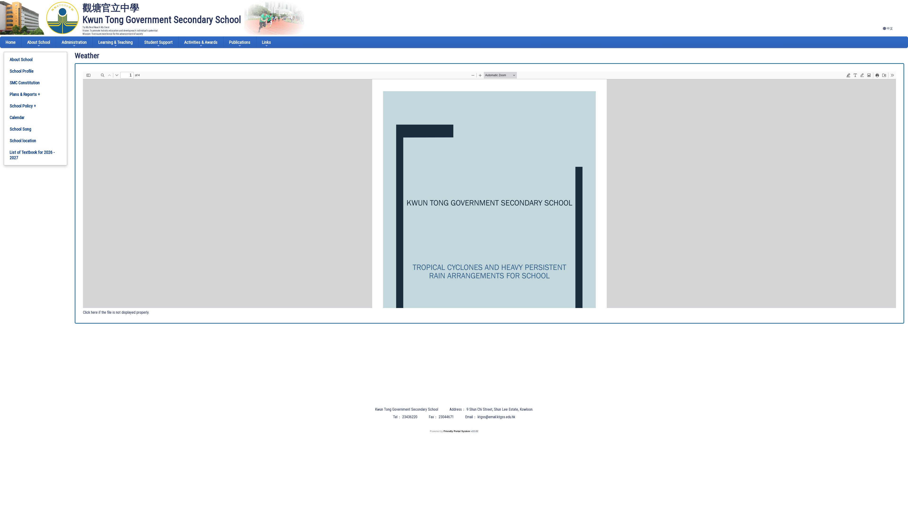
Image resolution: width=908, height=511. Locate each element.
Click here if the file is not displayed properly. (116, 312)
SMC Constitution (25, 82)
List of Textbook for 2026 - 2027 (32, 155)
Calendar (17, 117)
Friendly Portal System (457, 431)
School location (23, 140)
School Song (20, 129)
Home (11, 42)
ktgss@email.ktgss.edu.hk (496, 417)
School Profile (22, 71)
